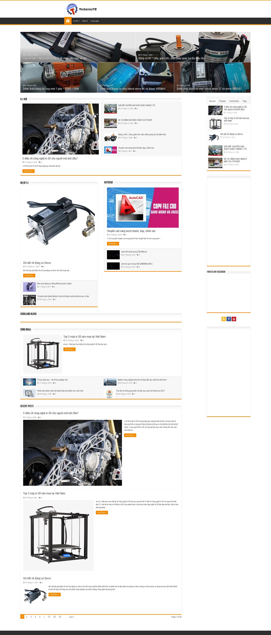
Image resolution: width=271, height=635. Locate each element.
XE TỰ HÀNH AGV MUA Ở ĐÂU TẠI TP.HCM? (135, 120)
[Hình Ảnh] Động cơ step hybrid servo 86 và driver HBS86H (132, 88)
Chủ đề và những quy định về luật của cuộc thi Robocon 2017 (140, 391)
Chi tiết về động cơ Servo (37, 263)
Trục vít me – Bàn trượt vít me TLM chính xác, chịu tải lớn (55, 58)
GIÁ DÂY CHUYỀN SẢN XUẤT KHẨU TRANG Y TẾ (136, 105)
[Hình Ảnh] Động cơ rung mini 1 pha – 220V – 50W (51, 88)
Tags (244, 101)
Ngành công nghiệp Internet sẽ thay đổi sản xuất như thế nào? (142, 380)
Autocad (108, 182)
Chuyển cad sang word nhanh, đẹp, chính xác (136, 148)
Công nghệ (95, 21)
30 (60, 617)
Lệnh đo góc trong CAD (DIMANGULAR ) (136, 264)
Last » (71, 617)
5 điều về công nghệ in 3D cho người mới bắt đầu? (50, 158)
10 (49, 617)
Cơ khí (75, 21)
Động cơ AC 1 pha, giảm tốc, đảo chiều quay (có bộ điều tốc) (171, 58)
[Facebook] (229, 319)
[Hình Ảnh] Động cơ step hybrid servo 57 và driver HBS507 (209, 88)
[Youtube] (234, 319)
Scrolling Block (28, 314)
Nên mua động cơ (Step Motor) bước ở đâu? (54, 283)
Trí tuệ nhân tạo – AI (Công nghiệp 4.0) (52, 380)
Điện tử (85, 21)
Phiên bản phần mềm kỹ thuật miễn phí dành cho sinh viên (60, 391)
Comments (234, 101)
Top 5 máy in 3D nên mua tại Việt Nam (84, 336)
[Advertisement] (228, 222)
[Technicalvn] (82, 8)
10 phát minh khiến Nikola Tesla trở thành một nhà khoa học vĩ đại (63, 296)
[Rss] (223, 319)
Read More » (28, 171)
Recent (212, 101)
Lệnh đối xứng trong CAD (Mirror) (134, 252)
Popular (222, 101)
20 (54, 617)
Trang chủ (68, 20)
